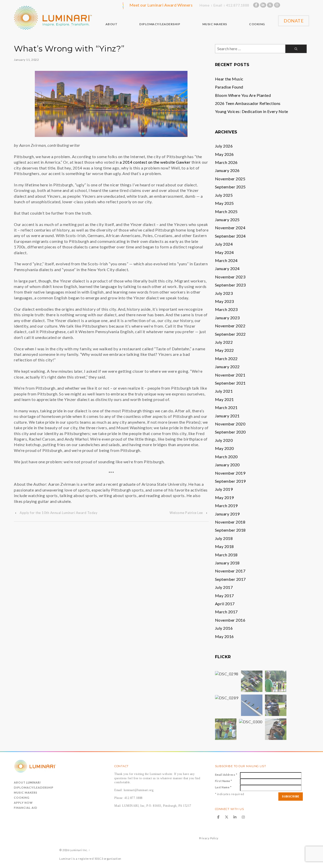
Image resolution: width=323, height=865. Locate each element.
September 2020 (230, 431)
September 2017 (230, 579)
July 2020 (224, 440)
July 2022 (224, 342)
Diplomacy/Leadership (33, 787)
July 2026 (224, 145)
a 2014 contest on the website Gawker (155, 162)
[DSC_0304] (275, 704)
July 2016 (224, 628)
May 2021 (224, 399)
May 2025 (224, 203)
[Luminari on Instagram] (277, 5)
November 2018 (230, 522)
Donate (294, 20)
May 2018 (224, 546)
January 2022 (227, 366)
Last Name (223, 787)
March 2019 (226, 505)
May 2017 (224, 595)
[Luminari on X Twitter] (270, 5)
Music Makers (25, 792)
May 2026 (224, 154)
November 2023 (230, 276)
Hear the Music (229, 78)
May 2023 (224, 301)
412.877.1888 (237, 5)
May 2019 (224, 497)
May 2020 (224, 448)
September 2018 (230, 530)
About (27, 782)
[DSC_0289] (226, 697)
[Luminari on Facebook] (256, 5)
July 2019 (224, 489)
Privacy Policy (209, 838)
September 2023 (230, 284)
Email (217, 5)
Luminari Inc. (79, 850)
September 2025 (230, 186)
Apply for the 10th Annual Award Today (58, 513)
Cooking (22, 797)
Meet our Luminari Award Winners (161, 5)
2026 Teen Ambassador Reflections (248, 103)
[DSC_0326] (275, 728)
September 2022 (230, 334)
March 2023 (226, 309)
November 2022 (230, 325)
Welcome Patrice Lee (186, 513)
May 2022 (224, 350)
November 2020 (230, 423)
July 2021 (224, 391)
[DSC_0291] (251, 680)
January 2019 (227, 513)
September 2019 (230, 481)
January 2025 (227, 219)
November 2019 (230, 473)
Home (204, 5)
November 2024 (230, 227)
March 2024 (226, 260)
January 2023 (227, 317)
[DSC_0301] (225, 728)
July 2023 (224, 293)
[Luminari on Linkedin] (263, 5)
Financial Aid (25, 807)
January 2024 (227, 268)
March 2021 (226, 407)
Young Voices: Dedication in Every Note (251, 111)
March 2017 (226, 611)
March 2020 (226, 456)
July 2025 (224, 195)
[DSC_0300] (250, 721)
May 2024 (224, 252)
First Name (223, 781)
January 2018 (227, 562)
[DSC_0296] (275, 680)
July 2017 (224, 587)
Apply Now (23, 802)
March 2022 (226, 358)
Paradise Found (229, 86)
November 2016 (230, 620)
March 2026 (226, 162)
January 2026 (227, 170)
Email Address (226, 774)
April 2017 (225, 603)
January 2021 (227, 415)
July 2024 (224, 244)
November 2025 (230, 178)
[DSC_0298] (226, 673)
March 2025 (226, 211)
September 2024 (230, 236)
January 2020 (227, 464)
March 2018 (226, 554)
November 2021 (230, 374)
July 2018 (224, 538)
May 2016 (224, 636)
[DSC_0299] (251, 704)
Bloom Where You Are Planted (243, 95)
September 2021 (230, 383)
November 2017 (230, 570)
